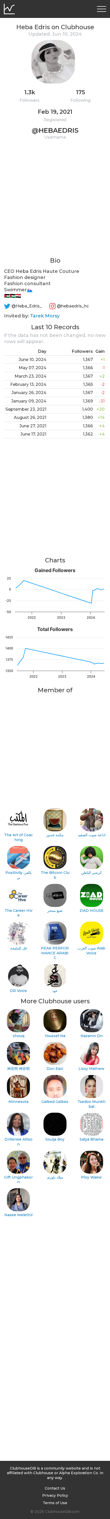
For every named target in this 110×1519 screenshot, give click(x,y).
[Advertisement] (55, 201)
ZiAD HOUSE (92, 910)
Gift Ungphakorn (18, 1179)
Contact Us (55, 1488)
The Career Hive (18, 913)
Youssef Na (55, 1036)
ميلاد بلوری (55, 1177)
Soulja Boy (54, 1139)
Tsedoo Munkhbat (91, 1104)
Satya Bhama (91, 1139)
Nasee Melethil (18, 1215)
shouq (18, 1036)
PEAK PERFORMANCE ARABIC (55, 953)
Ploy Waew (91, 1177)
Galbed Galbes (54, 1101)
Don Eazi (55, 1068)
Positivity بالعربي (18, 875)
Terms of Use (55, 1503)
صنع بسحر (55, 910)
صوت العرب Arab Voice (91, 950)
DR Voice (18, 990)
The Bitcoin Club (55, 875)
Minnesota (18, 1101)
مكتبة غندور (55, 835)
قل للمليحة (18, 948)
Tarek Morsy (45, 316)
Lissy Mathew (91, 1068)
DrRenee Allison (18, 1141)
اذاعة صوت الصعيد (91, 835)
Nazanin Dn (92, 1036)
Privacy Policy (55, 1495)
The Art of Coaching (18, 837)
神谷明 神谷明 (18, 1068)
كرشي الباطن (91, 872)
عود (55, 990)
